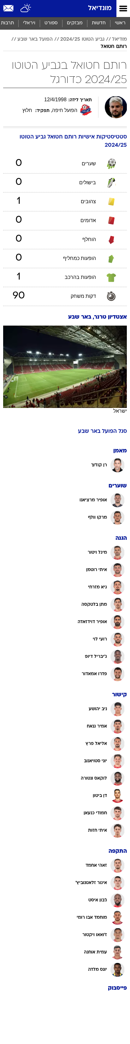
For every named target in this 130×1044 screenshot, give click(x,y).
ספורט (51, 23)
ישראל (120, 411)
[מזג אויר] (26, 8)
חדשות (99, 23)
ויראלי (29, 23)
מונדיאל (100, 8)
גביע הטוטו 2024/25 (82, 39)
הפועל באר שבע (35, 39)
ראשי (120, 23)
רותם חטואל (114, 46)
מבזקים (75, 23)
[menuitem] (98, 23)
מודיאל (119, 39)
